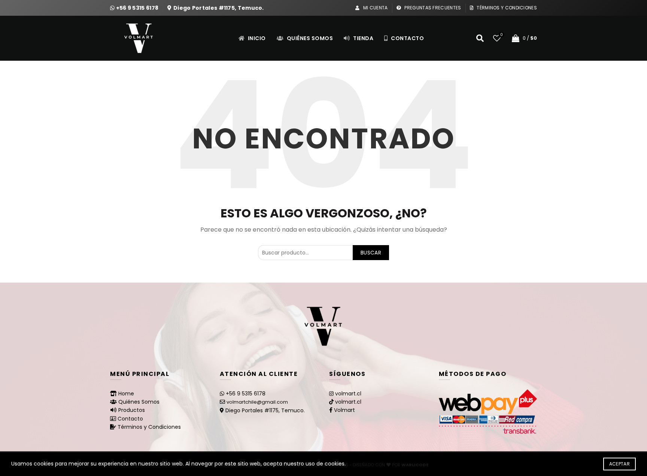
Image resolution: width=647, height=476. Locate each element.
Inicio (256, 38)
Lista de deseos (501, 35)
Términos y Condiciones (506, 7)
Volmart (344, 410)
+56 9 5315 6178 (138, 8)
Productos (131, 410)
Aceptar (619, 464)
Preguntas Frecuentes (432, 7)
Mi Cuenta (375, 7)
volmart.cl (348, 393)
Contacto (407, 38)
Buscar (371, 252)
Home (126, 393)
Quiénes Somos (309, 38)
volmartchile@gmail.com (257, 402)
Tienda (363, 38)
